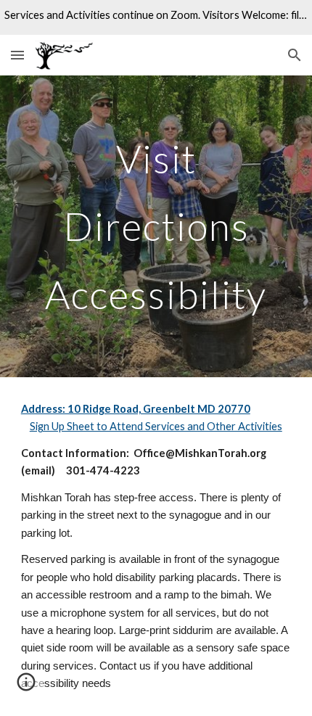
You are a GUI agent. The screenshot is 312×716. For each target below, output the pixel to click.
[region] (156, 17)
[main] (156, 226)
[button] (17, 55)
